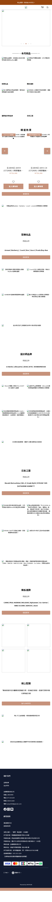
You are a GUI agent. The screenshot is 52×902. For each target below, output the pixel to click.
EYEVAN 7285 (42, 483)
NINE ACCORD (19, 605)
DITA (31, 366)
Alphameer (34, 602)
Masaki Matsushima (12, 483)
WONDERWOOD (40, 366)
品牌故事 (6, 782)
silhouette (18, 366)
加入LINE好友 (26, 703)
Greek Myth (31, 483)
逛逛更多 (26, 257)
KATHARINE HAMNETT (26, 486)
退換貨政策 (7, 826)
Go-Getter (43, 602)
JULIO (35, 605)
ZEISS (25, 366)
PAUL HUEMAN (15, 602)
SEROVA (29, 605)
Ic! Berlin (9, 366)
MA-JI (23, 483)
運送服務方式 (8, 823)
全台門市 (6, 785)
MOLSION (25, 602)
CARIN (6, 602)
